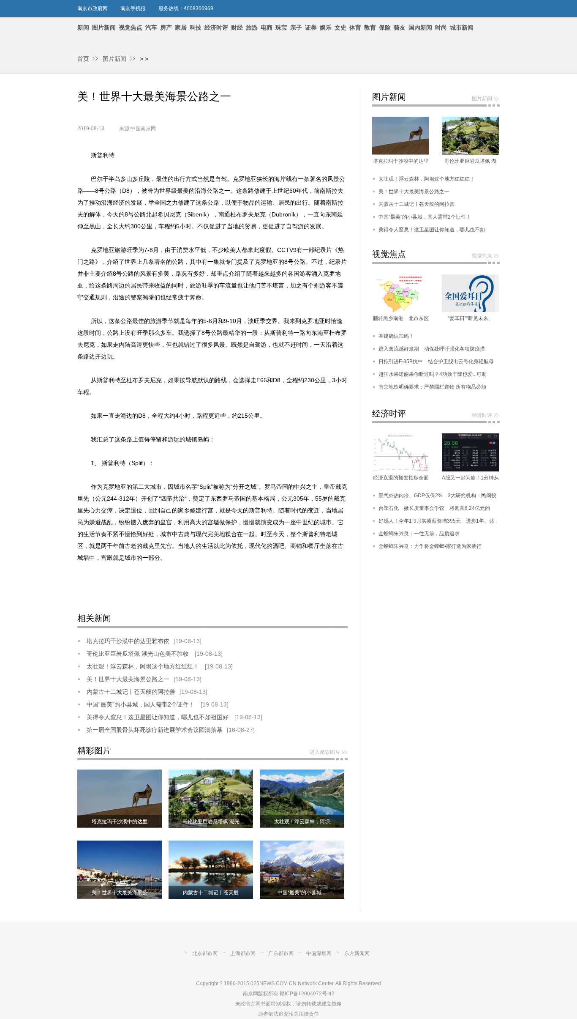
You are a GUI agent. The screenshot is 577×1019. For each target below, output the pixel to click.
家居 (181, 27)
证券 (311, 27)
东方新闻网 (357, 953)
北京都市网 (205, 953)
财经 (237, 27)
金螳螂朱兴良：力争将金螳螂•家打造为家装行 (430, 546)
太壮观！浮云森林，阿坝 (302, 822)
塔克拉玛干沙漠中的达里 (119, 822)
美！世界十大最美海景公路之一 (128, 679)
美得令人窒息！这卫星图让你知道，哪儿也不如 (431, 230)
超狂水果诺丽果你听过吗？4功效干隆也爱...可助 (432, 374)
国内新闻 (420, 27)
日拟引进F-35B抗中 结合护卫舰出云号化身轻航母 (436, 361)
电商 (266, 27)
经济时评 (216, 27)
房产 (166, 27)
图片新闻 (104, 27)
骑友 (400, 27)
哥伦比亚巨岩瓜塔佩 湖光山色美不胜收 (139, 653)
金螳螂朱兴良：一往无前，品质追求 (419, 534)
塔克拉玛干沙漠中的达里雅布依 (128, 641)
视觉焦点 (130, 27)
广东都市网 (281, 953)
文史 (340, 27)
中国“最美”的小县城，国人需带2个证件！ (141, 704)
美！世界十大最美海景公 (119, 893)
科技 (195, 27)
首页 (83, 58)
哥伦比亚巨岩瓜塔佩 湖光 (211, 822)
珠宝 (281, 27)
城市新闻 (462, 27)
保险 (385, 27)
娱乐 (326, 27)
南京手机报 (133, 8)
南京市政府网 (92, 8)
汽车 (151, 27)
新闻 (83, 27)
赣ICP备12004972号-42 (307, 994)
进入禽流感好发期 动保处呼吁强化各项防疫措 (431, 349)
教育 (370, 27)
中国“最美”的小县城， (302, 893)
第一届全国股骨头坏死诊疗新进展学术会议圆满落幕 (155, 729)
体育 (355, 27)
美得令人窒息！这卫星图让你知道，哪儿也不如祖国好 (158, 717)
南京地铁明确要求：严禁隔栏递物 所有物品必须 (432, 387)
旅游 (252, 27)
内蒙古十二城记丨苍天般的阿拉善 (131, 691)
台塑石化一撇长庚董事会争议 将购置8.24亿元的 (434, 508)
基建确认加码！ (396, 336)
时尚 (441, 27)
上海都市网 (243, 953)
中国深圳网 (319, 953)
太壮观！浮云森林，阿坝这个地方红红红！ (144, 666)
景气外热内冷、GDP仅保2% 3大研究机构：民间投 (437, 496)
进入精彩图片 (325, 752)
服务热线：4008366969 (185, 8)
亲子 (296, 27)
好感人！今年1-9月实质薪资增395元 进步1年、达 (436, 521)
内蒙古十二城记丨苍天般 (211, 893)
